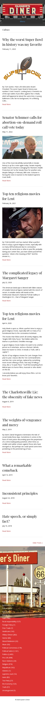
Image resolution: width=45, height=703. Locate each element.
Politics (5, 654)
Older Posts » (38, 543)
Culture (5, 608)
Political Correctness (10, 648)
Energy (4, 615)
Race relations (7, 661)
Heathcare (6, 631)
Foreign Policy (7, 625)
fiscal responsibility (9, 621)
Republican (6, 667)
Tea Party (6, 680)
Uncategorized (7, 690)
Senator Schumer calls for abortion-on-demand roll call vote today (22, 122)
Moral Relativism (8, 641)
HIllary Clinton (7, 635)
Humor (5, 638)
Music (4, 644)
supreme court (7, 674)
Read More (6, 104)
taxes (4, 677)
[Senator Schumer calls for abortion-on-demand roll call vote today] (22, 147)
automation (6, 605)
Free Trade (6, 628)
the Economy (7, 684)
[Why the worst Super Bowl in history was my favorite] (22, 68)
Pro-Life (5, 658)
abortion (5, 602)
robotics (5, 671)
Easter (4, 612)
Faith (4, 618)
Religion (5, 664)
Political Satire (7, 651)
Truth (4, 687)
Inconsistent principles (20, 493)
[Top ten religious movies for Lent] (22, 222)
